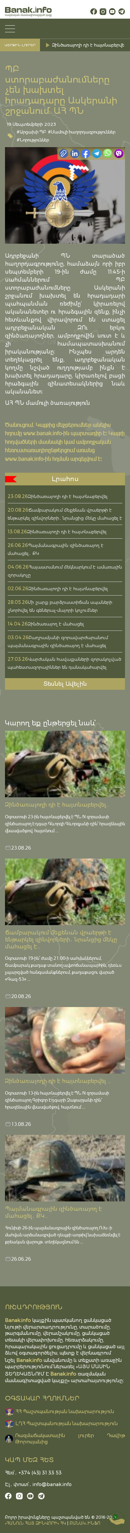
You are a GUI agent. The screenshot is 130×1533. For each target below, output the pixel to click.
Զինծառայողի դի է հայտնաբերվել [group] (89, 45)
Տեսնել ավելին (65, 683)
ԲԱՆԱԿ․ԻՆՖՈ (85, 1523)
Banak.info (63, 1374)
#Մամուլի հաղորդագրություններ (81, 131)
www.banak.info (42, 432)
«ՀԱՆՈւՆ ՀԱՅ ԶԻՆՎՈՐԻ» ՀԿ (35, 1523)
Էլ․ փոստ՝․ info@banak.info (38, 1484)
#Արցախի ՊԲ (31, 131)
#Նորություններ (33, 139)
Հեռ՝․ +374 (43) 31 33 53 (33, 1473)
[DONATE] (116, 1519)
